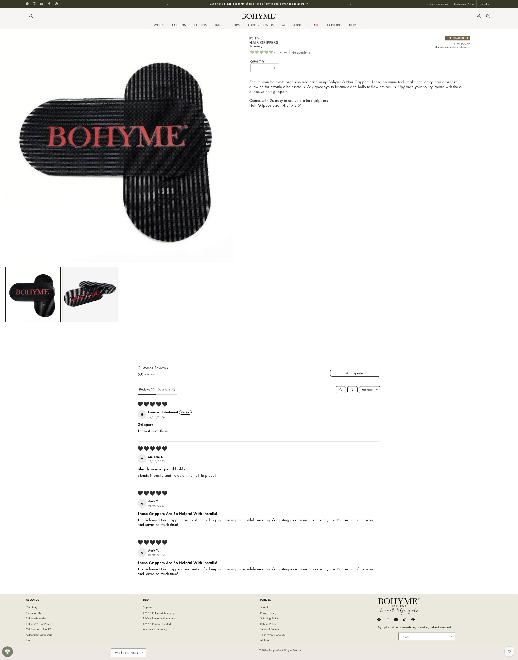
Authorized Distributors (39, 635)
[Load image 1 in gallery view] (33, 294)
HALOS (220, 25)
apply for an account (438, 4)
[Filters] (352, 389)
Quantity (257, 61)
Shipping (440, 46)
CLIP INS (200, 25)
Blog (28, 640)
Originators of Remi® (38, 629)
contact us (484, 4)
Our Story (31, 607)
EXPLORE (334, 25)
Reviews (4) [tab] (146, 389)
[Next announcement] (350, 4)
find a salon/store (464, 4)
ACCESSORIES (293, 25)
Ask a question (355, 373)
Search (264, 607)
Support (147, 607)
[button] (30, 16)
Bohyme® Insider (36, 618)
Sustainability (33, 613)
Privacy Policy (268, 613)
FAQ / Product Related (157, 624)
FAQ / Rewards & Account (159, 618)
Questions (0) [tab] (166, 389)
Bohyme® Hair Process (39, 624)
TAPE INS (179, 25)
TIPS (237, 25)
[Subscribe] (450, 636)
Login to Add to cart (457, 38)
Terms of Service (269, 629)
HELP (352, 25)
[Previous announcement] (167, 4)
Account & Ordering (155, 629)
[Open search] (341, 389)
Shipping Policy (269, 618)
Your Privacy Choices (272, 635)
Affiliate (264, 640)
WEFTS (159, 25)
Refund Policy (268, 624)
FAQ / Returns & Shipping (159, 613)
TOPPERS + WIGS (261, 25)
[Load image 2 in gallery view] (90, 294)
